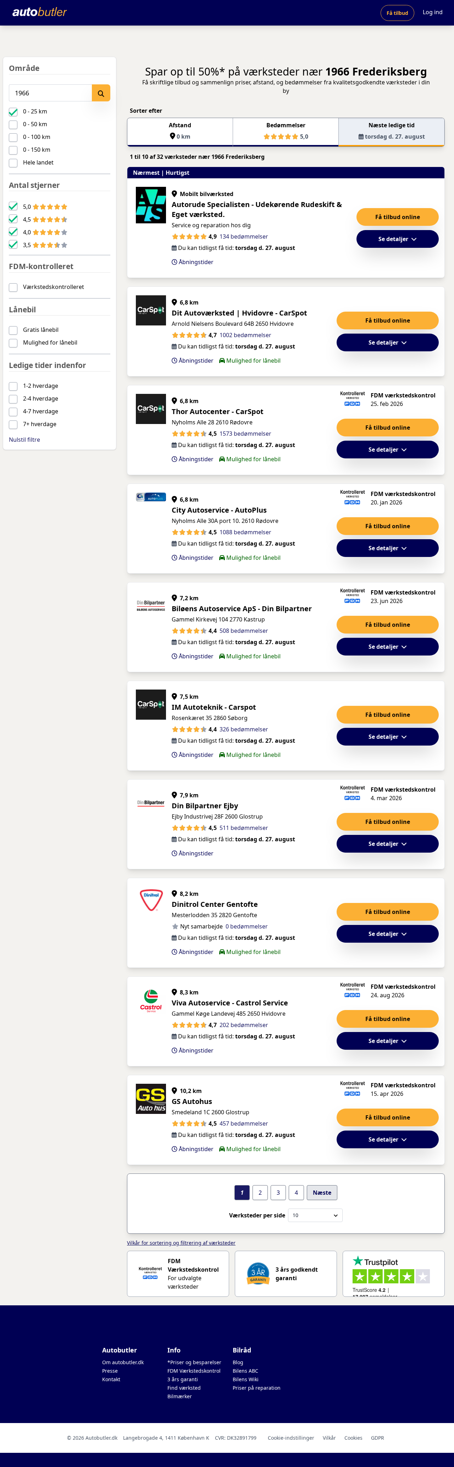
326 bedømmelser (244, 729)
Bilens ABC (245, 1370)
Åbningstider (195, 262)
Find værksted (184, 1387)
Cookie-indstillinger (291, 1437)
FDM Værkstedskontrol (194, 1370)
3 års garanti (182, 1379)
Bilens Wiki (246, 1379)
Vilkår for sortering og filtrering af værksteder (181, 1242)
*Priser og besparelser (194, 1362)
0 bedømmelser (247, 926)
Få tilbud (397, 13)
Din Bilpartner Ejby (205, 805)
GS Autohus (192, 1101)
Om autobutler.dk (123, 1362)
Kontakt (111, 1379)
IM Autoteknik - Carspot (214, 707)
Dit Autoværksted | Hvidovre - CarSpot (239, 313)
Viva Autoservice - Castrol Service (230, 1003)
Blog (238, 1362)
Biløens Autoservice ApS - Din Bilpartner (242, 608)
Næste (322, 1193)
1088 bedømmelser (245, 532)
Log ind (433, 12)
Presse (110, 1370)
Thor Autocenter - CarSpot (218, 411)
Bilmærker (179, 1396)
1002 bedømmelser (245, 335)
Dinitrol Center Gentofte (215, 904)
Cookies (353, 1437)
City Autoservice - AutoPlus (219, 510)
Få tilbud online (397, 217)
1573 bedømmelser (245, 433)
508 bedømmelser (244, 631)
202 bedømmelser (244, 1025)
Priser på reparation (257, 1387)
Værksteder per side (257, 1215)
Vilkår (329, 1437)
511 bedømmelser (244, 828)
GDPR (377, 1437)
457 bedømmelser (244, 1123)
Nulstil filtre (24, 440)
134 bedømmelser (244, 236)
